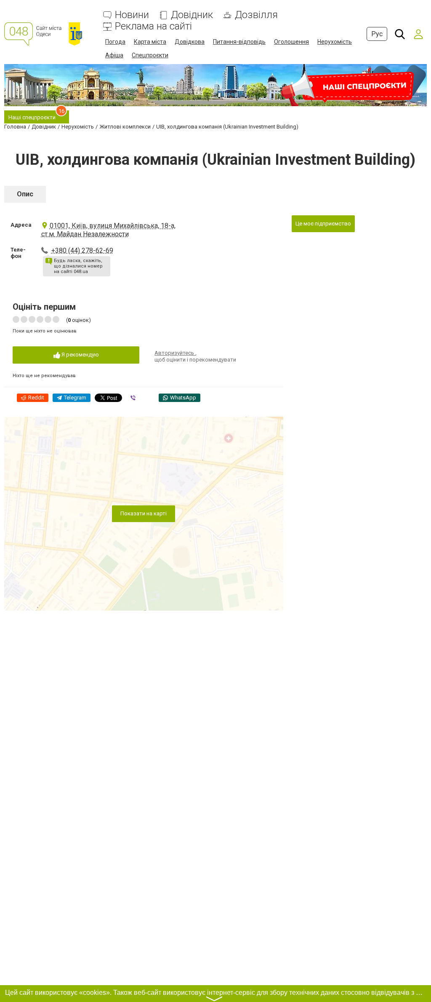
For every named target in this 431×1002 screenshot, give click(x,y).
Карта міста (150, 41)
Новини (132, 15)
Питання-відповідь (239, 41)
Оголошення (291, 41)
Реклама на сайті (153, 26)
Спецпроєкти (150, 55)
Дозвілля (256, 15)
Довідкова (190, 41)
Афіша (114, 55)
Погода (115, 41)
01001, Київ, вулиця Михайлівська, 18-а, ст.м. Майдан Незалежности (108, 230)
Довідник (192, 15)
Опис (25, 194)
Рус (377, 34)
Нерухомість (334, 41)
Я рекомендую (79, 354)
